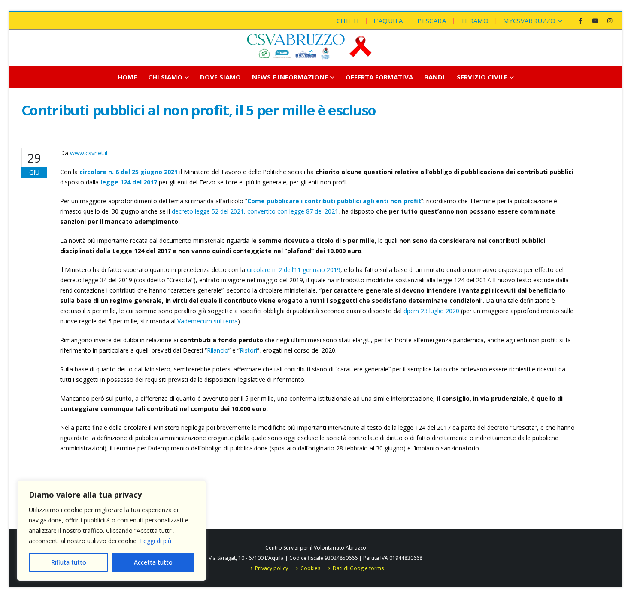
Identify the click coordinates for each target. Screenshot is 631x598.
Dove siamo (220, 76)
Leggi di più (155, 541)
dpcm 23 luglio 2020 (431, 311)
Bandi (434, 76)
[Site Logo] (309, 46)
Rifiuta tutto (68, 562)
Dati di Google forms (358, 568)
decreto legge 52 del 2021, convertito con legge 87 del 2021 (255, 211)
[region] (111, 530)
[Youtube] (595, 21)
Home (127, 76)
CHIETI (348, 20)
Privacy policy (271, 568)
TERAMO (474, 20)
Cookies (310, 568)
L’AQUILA (388, 20)
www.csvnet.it (89, 153)
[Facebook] (580, 21)
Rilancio (217, 350)
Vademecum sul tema (207, 321)
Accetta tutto (153, 562)
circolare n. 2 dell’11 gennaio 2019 (293, 270)
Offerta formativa (379, 76)
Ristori (248, 350)
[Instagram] (610, 21)
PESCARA (431, 20)
